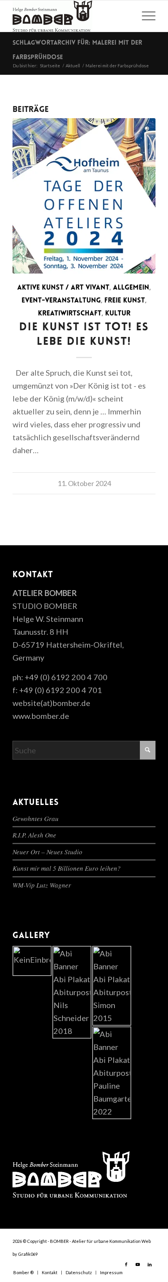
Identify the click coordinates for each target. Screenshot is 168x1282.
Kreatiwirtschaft (70, 313)
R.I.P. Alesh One (34, 834)
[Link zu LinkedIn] (149, 1264)
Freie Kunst (124, 300)
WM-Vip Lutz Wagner (42, 884)
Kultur (117, 313)
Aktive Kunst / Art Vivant (63, 288)
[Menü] (144, 16)
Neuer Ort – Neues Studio (47, 851)
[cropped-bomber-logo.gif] (70, 16)
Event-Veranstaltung (61, 300)
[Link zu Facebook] (126, 1264)
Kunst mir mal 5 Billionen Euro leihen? (67, 868)
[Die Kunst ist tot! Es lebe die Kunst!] (84, 196)
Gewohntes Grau (36, 818)
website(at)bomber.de (51, 703)
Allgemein (131, 288)
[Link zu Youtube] (138, 1264)
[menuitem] (144, 16)
